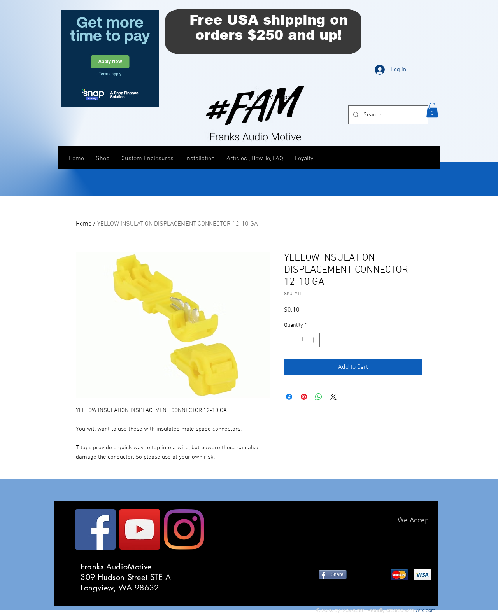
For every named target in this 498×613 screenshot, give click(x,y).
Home (83, 224)
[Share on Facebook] (289, 396)
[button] (432, 110)
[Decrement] (290, 340)
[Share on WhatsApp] (318, 396)
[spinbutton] (302, 340)
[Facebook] (95, 529)
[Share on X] (333, 396)
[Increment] (314, 340)
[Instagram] (184, 529)
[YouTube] (139, 529)
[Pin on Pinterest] (304, 396)
